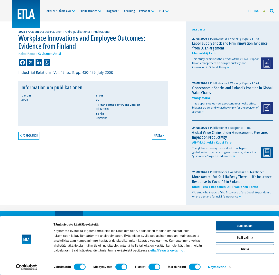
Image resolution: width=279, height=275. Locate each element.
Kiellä (245, 249)
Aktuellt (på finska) (59, 11)
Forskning (129, 11)
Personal (144, 11)
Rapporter (236, 128)
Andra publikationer (77, 32)
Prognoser (112, 11)
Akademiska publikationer (45, 32)
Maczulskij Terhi (204, 53)
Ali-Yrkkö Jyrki (202, 142)
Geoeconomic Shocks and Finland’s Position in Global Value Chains (232, 90)
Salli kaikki (244, 226)
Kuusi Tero (224, 142)
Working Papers (240, 38)
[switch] (121, 267)
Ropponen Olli (221, 187)
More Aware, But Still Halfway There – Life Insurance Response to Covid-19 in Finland (232, 179)
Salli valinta (245, 237)
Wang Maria (201, 98)
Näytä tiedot (216, 267)
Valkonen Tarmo (246, 187)
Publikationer (88, 11)
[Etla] (26, 14)
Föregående (30, 135)
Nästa (158, 135)
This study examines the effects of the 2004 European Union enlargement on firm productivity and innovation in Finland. (226, 63)
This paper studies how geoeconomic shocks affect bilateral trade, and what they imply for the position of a (225, 107)
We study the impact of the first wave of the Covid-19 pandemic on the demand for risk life (231, 194)
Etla (161, 11)
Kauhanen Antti (49, 53)
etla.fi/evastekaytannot (167, 250)
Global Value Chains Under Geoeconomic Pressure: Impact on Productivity (230, 135)
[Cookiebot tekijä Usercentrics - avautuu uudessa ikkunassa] (26, 267)
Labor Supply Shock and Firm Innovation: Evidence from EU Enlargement (230, 45)
